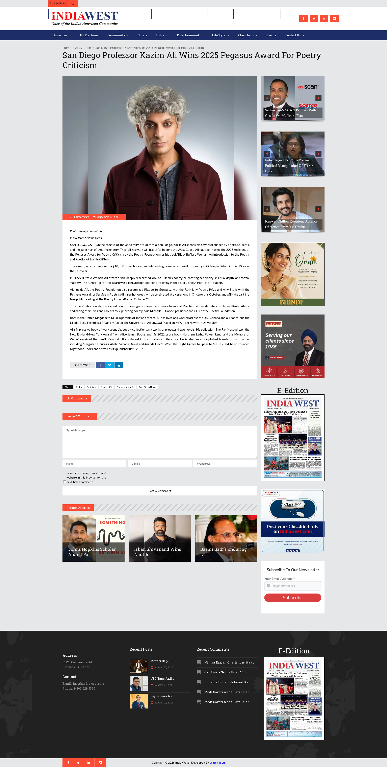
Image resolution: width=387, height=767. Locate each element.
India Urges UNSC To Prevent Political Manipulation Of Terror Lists (281, 165)
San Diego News (147, 387)
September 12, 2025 (108, 216)
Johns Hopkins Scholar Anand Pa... (92, 551)
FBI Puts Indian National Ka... (227, 682)
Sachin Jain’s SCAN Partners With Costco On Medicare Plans (282, 113)
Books (79, 387)
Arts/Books (83, 47)
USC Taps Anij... (162, 678)
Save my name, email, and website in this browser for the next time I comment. (86, 477)
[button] (285, 98)
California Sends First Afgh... (226, 672)
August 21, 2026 (163, 667)
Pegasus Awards (125, 387)
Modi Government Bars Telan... (228, 692)
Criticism (91, 387)
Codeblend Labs (218, 762)
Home (66, 47)
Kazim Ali (106, 387)
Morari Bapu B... (162, 661)
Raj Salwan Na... (162, 696)
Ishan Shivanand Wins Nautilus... (157, 551)
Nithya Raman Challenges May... (229, 662)
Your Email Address (279, 579)
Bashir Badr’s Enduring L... (223, 551)
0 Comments (81, 216)
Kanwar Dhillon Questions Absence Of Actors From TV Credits (283, 224)
